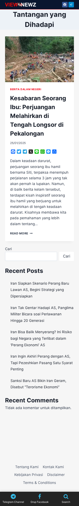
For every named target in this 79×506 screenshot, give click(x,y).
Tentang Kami (27, 467)
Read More (21, 233)
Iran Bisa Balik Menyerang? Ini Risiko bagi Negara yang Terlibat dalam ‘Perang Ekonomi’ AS (41, 338)
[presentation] (39, 59)
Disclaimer (56, 475)
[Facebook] (65, 4)
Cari (8, 249)
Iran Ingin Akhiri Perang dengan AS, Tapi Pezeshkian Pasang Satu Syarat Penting (42, 362)
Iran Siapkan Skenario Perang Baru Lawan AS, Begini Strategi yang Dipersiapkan (40, 289)
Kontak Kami (53, 467)
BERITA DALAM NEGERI (25, 89)
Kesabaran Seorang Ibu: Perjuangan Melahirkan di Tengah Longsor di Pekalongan (38, 116)
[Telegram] (71, 4)
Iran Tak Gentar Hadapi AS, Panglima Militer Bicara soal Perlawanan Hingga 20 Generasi (42, 314)
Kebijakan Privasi (28, 475)
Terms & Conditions (39, 483)
